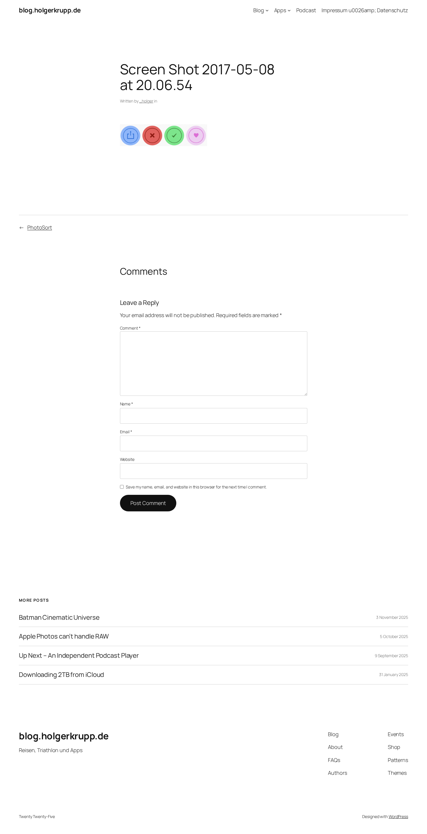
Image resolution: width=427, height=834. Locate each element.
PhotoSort (39, 227)
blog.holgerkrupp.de (50, 10)
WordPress (398, 816)
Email (126, 431)
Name (126, 404)
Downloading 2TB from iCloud (61, 674)
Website (127, 459)
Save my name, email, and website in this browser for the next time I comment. (196, 487)
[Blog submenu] (267, 10)
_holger (146, 101)
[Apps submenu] (289, 10)
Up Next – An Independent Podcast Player (79, 655)
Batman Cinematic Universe (59, 617)
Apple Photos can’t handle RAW (64, 636)
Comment (130, 328)
